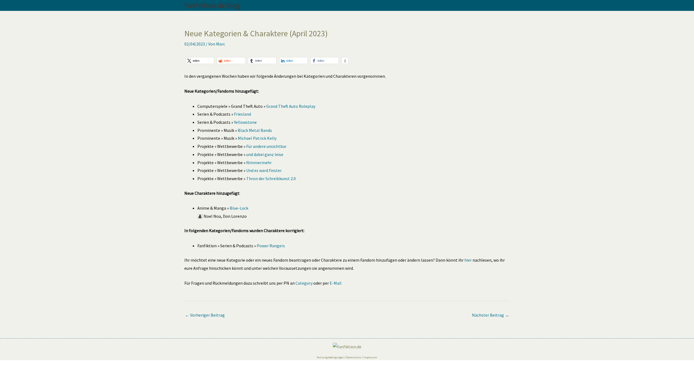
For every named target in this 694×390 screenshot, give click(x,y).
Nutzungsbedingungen (330, 357)
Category (304, 283)
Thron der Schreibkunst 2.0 (271, 178)
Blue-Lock (239, 208)
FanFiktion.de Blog (212, 5)
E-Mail (336, 283)
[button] (200, 60)
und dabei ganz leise (264, 154)
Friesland (242, 114)
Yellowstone (245, 122)
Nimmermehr (259, 162)
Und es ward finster (264, 170)
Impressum (370, 357)
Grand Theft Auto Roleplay (290, 106)
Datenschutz (353, 357)
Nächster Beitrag (490, 315)
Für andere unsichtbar (266, 146)
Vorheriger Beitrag (205, 315)
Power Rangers (271, 245)
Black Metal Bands (255, 130)
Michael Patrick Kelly (257, 138)
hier (468, 260)
